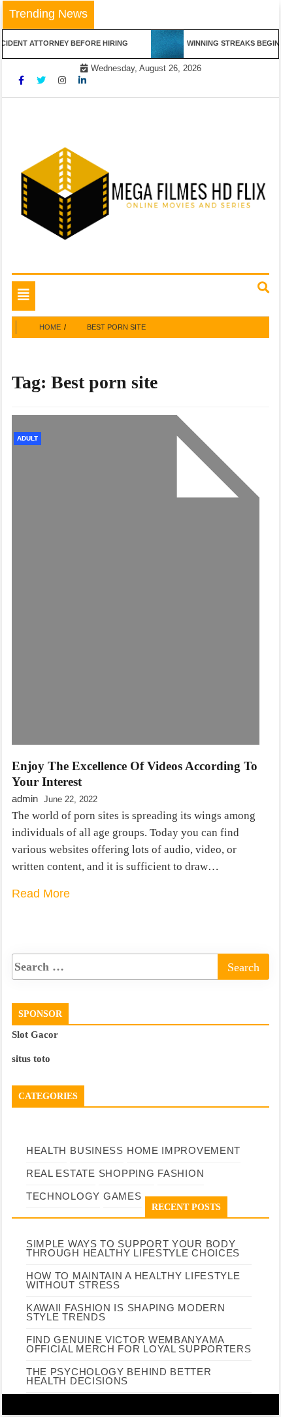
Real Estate (60, 1173)
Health (46, 1150)
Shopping (127, 1173)
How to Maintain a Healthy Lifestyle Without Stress (133, 1280)
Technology (63, 1196)
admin (25, 798)
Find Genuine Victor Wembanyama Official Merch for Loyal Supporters (139, 1344)
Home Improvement (183, 1150)
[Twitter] (42, 80)
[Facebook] (22, 80)
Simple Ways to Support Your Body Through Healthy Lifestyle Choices (133, 1248)
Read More (41, 893)
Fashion (180, 1173)
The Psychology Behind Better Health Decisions (119, 1376)
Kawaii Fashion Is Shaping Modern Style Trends (125, 1312)
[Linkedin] (82, 80)
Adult (27, 438)
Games (122, 1196)
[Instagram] (63, 80)
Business (97, 1150)
